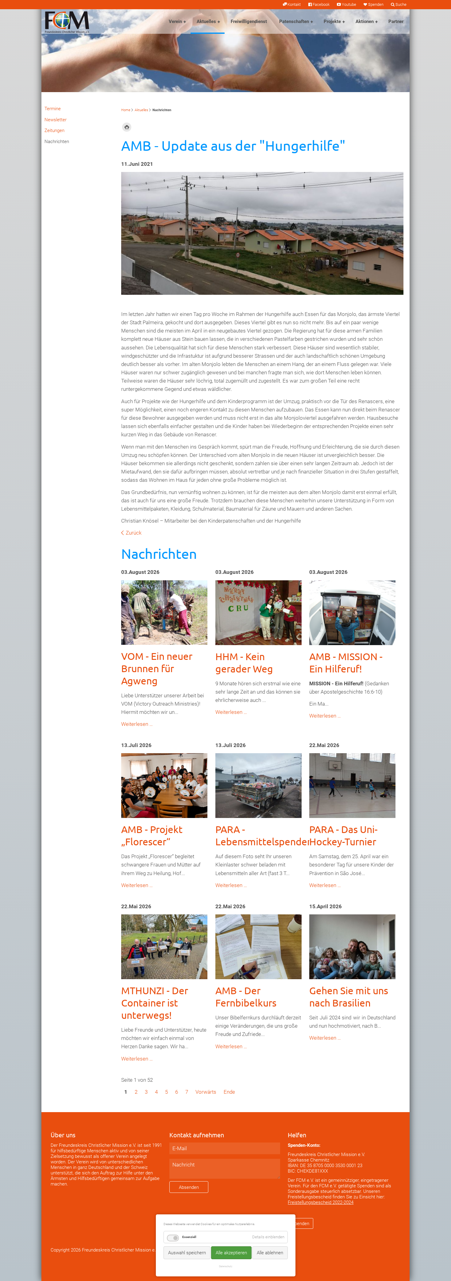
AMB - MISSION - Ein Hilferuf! (346, 662)
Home (125, 110)
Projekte (332, 21)
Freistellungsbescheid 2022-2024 (320, 1202)
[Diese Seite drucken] (126, 127)
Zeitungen (54, 130)
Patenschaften (294, 21)
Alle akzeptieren (231, 1253)
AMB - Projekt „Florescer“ (152, 835)
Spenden (376, 4)
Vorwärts (205, 1092)
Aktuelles (206, 21)
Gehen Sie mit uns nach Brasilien (348, 996)
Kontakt (294, 4)
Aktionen (365, 21)
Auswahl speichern (187, 1253)
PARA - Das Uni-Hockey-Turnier (343, 835)
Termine (52, 108)
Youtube (349, 4)
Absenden (189, 1187)
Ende (229, 1092)
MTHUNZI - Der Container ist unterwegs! (154, 1002)
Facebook (321, 4)
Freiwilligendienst (249, 21)
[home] (67, 21)
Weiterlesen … (137, 724)
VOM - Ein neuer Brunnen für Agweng (156, 668)
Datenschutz (225, 1266)
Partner (395, 21)
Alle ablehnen (270, 1253)
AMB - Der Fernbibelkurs (245, 996)
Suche (401, 4)
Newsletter (55, 120)
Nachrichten (56, 141)
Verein (175, 21)
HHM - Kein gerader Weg (244, 662)
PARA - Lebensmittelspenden (264, 835)
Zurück (133, 533)
